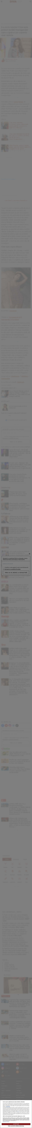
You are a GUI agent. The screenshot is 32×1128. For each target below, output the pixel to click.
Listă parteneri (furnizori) (6, 1121)
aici (18, 1111)
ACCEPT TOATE (16, 1124)
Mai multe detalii (8, 1106)
